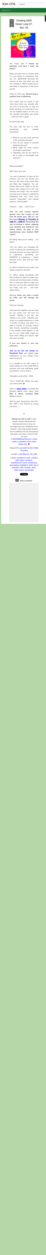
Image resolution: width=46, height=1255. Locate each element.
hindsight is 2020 (26, 465)
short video (21, 388)
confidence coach (23, 457)
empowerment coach (19, 462)
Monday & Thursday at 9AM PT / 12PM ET (24, 220)
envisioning (32, 462)
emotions (28, 460)
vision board (19, 470)
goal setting (14, 465)
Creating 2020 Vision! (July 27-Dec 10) (24, 24)
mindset (27, 467)
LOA (21, 467)
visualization (29, 470)
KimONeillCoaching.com (22, 439)
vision (33, 467)
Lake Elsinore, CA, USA (28, 454)
